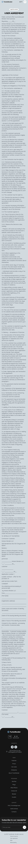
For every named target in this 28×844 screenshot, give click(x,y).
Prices (14, 763)
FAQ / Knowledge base (14, 805)
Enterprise (14, 770)
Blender (14, 794)
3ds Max (14, 781)
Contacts (14, 812)
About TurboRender (14, 773)
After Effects (14, 787)
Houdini (14, 797)
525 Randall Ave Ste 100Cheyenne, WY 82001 (15, 751)
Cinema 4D (14, 791)
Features (14, 760)
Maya (14, 784)
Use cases (14, 767)
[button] (19, 2)
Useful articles (14, 808)
